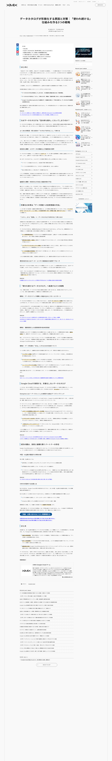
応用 (78, 166)
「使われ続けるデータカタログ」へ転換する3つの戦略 (36, 54)
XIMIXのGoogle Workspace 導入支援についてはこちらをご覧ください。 (37, 518)
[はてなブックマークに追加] (17, 49)
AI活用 (78, 178)
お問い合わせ (100, 5)
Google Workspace (82, 160)
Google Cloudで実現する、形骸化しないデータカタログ (37, 56)
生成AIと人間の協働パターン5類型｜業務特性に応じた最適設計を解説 (34, 611)
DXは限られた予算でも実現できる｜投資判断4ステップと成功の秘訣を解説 (35, 632)
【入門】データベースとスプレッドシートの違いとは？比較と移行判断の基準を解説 (37, 642)
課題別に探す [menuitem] (58, 5)
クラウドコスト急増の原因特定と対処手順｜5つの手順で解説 (32, 623)
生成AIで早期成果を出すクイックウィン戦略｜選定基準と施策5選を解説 (35, 599)
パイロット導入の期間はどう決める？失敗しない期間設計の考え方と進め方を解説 (37, 648)
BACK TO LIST (47, 665)
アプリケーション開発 (81, 188)
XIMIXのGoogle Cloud (25, 520)
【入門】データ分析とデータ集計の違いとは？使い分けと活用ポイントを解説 (36, 614)
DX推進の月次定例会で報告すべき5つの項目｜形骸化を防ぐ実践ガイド (34, 626)
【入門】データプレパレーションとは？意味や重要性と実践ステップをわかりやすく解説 (38, 639)
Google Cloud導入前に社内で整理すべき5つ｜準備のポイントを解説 (34, 635)
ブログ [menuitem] (64, 5)
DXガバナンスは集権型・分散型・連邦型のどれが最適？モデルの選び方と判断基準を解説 (38, 602)
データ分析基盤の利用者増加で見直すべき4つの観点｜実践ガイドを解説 (35, 593)
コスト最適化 (79, 191)
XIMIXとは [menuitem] (23, 5)
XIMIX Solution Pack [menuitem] (49, 5)
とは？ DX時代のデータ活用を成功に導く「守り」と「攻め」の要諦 (40, 317)
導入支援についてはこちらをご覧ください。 (42, 520)
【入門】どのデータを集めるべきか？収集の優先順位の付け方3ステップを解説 (36, 617)
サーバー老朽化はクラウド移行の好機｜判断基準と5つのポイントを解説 (35, 620)
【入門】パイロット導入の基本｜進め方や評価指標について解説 (33, 596)
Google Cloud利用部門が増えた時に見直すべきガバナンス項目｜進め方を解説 (36, 605)
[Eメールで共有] (17, 54)
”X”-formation (80, 163)
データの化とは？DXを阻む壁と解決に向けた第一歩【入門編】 (36, 479)
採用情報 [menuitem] (89, 1)
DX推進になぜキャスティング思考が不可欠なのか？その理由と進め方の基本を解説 (41, 280)
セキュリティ (80, 175)
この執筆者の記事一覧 (67, 577)
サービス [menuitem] (40, 5)
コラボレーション (81, 172)
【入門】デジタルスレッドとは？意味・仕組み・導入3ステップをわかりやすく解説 (37, 645)
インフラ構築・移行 (81, 181)
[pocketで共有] (17, 51)
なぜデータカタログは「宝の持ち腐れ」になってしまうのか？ (38, 50)
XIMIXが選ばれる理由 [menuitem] (32, 5)
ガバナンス (79, 184)
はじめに (26, 48)
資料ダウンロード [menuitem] (82, 1)
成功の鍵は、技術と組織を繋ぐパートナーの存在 (35, 58)
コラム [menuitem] (68, 5)
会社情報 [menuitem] (94, 1)
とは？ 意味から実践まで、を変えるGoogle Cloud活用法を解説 (41, 113)
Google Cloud (31, 584)
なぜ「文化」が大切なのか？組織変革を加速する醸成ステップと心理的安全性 (42, 377)
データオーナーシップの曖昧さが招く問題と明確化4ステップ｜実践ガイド (35, 608)
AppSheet (79, 194)
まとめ (25, 60)
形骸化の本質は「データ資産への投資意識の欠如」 (36, 52)
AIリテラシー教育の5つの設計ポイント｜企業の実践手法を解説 (33, 629)
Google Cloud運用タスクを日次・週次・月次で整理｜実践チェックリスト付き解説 (37, 651)
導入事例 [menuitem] (75, 1)
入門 (78, 154)
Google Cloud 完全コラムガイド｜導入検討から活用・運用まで (35, 659)
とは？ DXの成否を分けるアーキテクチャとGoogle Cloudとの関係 (41, 436)
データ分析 (79, 169)
